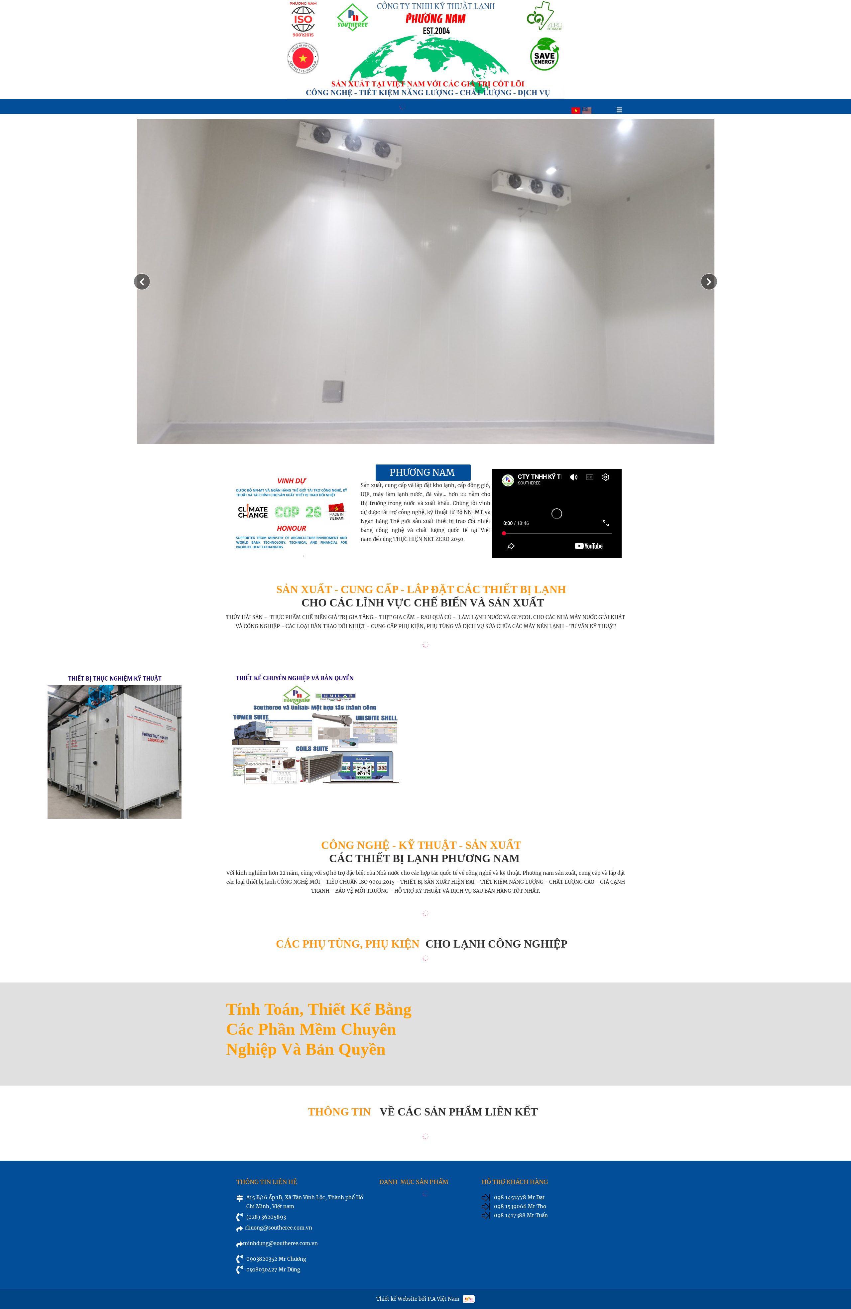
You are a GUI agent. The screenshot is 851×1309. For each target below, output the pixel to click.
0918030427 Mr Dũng (273, 1269)
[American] (586, 110)
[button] (709, 281)
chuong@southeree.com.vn (278, 1228)
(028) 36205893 (266, 1217)
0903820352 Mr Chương (276, 1259)
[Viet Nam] (575, 110)
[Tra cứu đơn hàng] (595, 110)
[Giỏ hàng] (606, 110)
